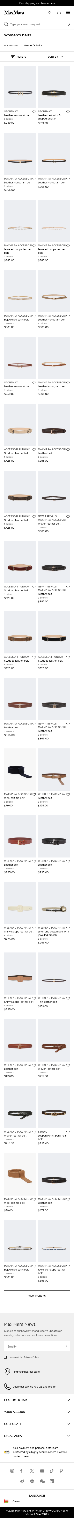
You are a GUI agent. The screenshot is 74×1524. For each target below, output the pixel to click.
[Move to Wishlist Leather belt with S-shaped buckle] (68, 112)
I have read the (23, 1357)
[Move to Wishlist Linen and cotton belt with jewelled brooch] (68, 928)
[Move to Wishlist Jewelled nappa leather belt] (34, 246)
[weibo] (22, 1481)
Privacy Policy (31, 1357)
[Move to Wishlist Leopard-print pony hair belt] (68, 1132)
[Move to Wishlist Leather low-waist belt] (34, 112)
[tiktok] (52, 1471)
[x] (32, 1471)
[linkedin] (52, 1481)
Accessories (11, 45)
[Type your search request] (68, 24)
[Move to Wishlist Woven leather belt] (68, 517)
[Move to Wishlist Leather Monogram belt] (34, 179)
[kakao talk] (32, 1481)
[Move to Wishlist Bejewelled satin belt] (34, 316)
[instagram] (12, 1471)
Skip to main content (15, 2)
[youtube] (42, 1471)
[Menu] (68, 12)
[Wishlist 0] (49, 12)
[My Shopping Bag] (59, 12)
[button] (18, 57)
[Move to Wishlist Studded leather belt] (34, 450)
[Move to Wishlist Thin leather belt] (68, 998)
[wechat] (42, 1481)
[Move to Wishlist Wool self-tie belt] (34, 794)
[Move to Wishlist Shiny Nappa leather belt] (34, 928)
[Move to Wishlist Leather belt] (68, 450)
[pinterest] (62, 1471)
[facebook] (22, 1471)
